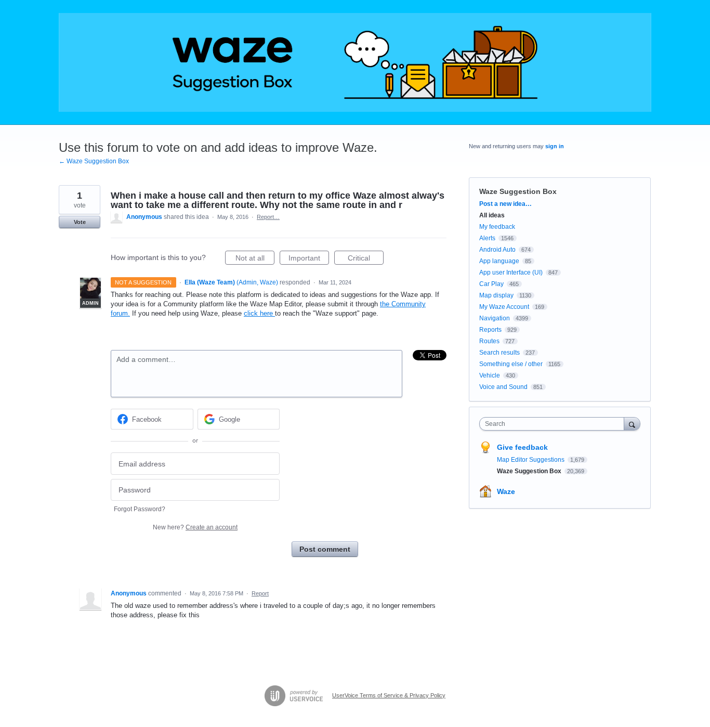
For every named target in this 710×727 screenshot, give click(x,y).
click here (259, 313)
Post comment (324, 549)
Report (260, 593)
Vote (80, 222)
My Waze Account (504, 306)
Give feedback (522, 447)
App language (499, 261)
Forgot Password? (139, 509)
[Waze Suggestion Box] (355, 62)
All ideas (492, 215)
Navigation (494, 318)
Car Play (491, 284)
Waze (506, 491)
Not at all (254, 259)
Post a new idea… (505, 203)
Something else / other (511, 364)
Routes (489, 341)
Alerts (487, 238)
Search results (499, 352)
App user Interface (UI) (511, 272)
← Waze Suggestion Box (94, 161)
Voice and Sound (503, 387)
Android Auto (497, 249)
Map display (496, 295)
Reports (490, 329)
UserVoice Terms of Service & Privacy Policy (388, 695)
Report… (268, 217)
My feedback (497, 226)
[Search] (632, 423)
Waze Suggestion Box (518, 191)
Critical (366, 259)
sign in (554, 146)
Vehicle (489, 375)
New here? (195, 527)
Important (308, 259)
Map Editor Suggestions (531, 459)
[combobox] (554, 423)
